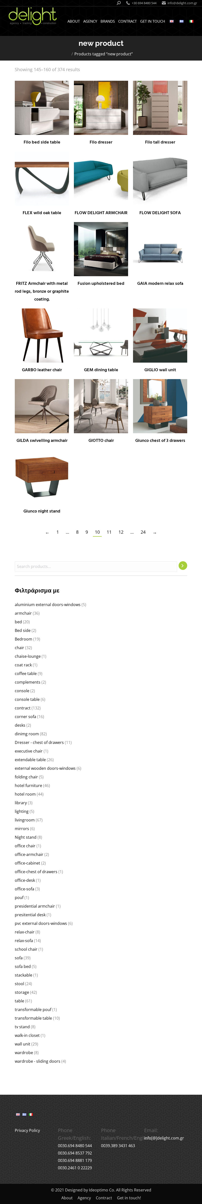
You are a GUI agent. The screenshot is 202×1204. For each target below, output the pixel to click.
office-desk (25, 880)
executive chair (29, 751)
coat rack (23, 665)
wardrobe (24, 1052)
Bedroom (23, 639)
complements (27, 682)
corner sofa (25, 716)
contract (23, 708)
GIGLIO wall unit (160, 370)
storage (22, 992)
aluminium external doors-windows (48, 604)
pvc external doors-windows (41, 923)
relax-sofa (24, 940)
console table (27, 699)
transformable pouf (33, 1009)
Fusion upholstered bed (101, 283)
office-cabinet (27, 863)
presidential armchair (35, 906)
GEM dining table (101, 370)
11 (109, 532)
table (19, 1001)
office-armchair (29, 854)
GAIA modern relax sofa (160, 283)
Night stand (25, 837)
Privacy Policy (27, 1130)
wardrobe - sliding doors (37, 1061)
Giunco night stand (41, 511)
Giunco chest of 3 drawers (160, 440)
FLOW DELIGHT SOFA (160, 213)
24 (143, 532)
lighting (22, 811)
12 (120, 532)
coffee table (26, 673)
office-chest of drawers (36, 871)
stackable (23, 975)
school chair (26, 949)
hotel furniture (28, 785)
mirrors (22, 828)
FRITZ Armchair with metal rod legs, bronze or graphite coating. (42, 291)
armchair (23, 613)
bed (18, 622)
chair (19, 647)
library (21, 802)
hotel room (25, 794)
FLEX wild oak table (42, 213)
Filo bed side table (42, 142)
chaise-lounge (28, 656)
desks (20, 725)
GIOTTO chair (101, 440)
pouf (19, 897)
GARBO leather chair (42, 370)
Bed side (23, 630)
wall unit (22, 1044)
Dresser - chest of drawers (39, 742)
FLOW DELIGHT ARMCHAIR (101, 213)
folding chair (26, 777)
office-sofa (24, 889)
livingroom (25, 820)
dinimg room (27, 734)
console (22, 690)
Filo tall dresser (160, 142)
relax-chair (24, 932)
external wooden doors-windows (45, 768)
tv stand (22, 1026)
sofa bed (23, 966)
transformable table (33, 1018)
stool (19, 983)
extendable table (30, 759)
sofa (19, 958)
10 (97, 532)
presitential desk (30, 914)
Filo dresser (101, 142)
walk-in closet (27, 1035)
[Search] (183, 565)
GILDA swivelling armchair (42, 440)
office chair (25, 846)
